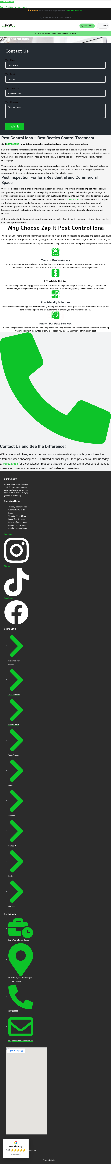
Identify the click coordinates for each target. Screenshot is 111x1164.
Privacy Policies (49, 1160)
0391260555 (10, 463)
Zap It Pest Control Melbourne (13, 7)
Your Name (10, 60)
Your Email (10, 74)
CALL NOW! (71, 33)
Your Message (11, 102)
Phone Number (12, 88)
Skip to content (7, 1)
